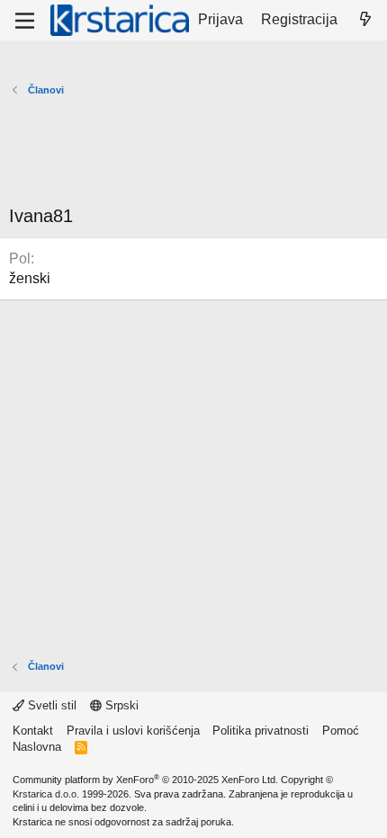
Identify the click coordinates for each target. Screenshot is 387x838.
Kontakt (33, 730)
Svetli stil (50, 705)
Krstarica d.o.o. (46, 794)
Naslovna (37, 746)
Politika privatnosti (260, 730)
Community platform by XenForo (145, 779)
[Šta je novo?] (364, 20)
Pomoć (340, 730)
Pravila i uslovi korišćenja (133, 730)
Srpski (120, 705)
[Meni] (25, 21)
